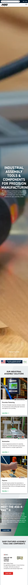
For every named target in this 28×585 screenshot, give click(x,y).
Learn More (4, 413)
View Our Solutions (14, 352)
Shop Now (4, 491)
